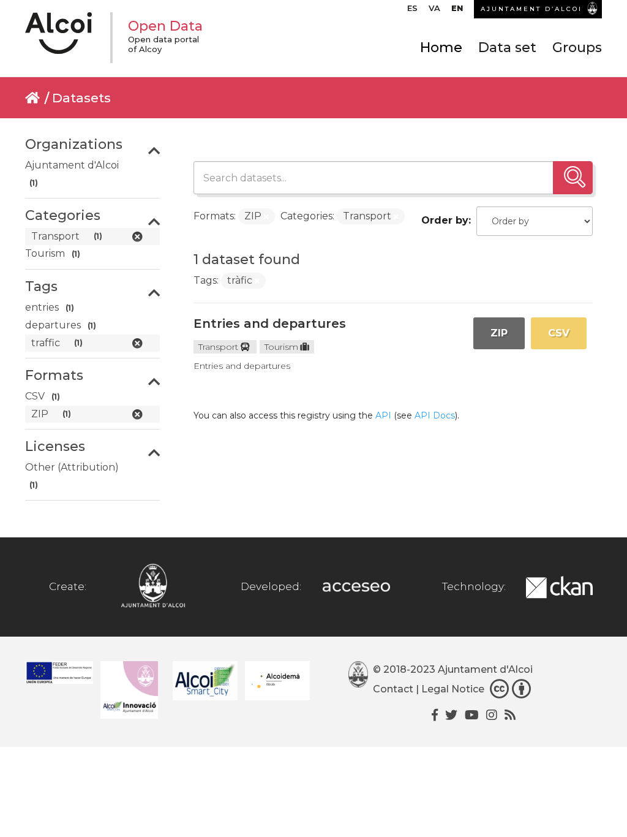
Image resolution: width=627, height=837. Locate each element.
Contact (393, 689)
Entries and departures (269, 323)
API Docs (435, 415)
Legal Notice (452, 689)
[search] (573, 177)
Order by (444, 220)
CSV (558, 333)
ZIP (499, 333)
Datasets (81, 97)
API (383, 415)
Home (441, 47)
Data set (507, 47)
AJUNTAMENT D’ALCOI (531, 9)
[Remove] (266, 217)
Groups (577, 47)
